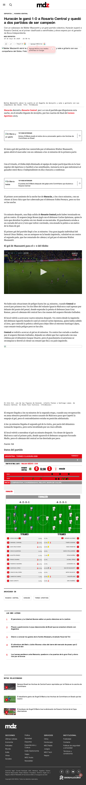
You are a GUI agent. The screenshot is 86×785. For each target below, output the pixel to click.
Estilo (7, 752)
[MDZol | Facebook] (61, 771)
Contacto (66, 742)
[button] (4, 4)
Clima (46, 739)
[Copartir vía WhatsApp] (6, 44)
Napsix (46, 755)
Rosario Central (12, 598)
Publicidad (67, 739)
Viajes (27, 754)
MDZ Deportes (9, 36)
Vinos (7, 755)
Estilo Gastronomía (32, 751)
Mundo (8, 749)
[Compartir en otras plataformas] (11, 44)
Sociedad (28, 738)
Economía (9, 742)
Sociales (8, 759)
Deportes (8, 13)
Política (27, 735)
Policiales (8, 746)
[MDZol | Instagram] (67, 771)
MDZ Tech (48, 752)
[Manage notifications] (81, 775)
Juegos (47, 749)
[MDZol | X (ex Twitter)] (79, 771)
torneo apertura (41, 598)
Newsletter (29, 761)
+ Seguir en (19, 44)
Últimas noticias (11, 739)
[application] (43, 272)
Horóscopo (48, 742)
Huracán (27, 598)
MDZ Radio (48, 746)
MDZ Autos (29, 757)
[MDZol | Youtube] (73, 771)
